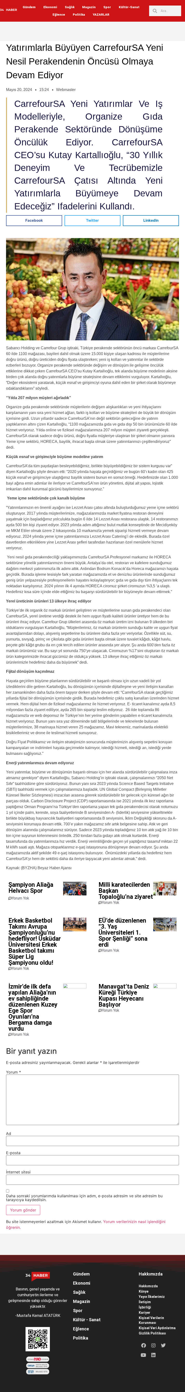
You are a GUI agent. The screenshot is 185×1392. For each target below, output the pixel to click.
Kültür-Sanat (129, 7)
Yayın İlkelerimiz (152, 1297)
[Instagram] (153, 1345)
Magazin (89, 7)
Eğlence (59, 14)
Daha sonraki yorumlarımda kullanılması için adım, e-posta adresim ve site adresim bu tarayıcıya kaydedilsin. (84, 1198)
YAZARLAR (101, 14)
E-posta (13, 1153)
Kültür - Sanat (87, 1319)
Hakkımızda (148, 1286)
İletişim (145, 1302)
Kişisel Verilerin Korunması (151, 1320)
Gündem (29, 7)
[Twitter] (163, 1345)
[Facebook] (143, 1345)
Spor (107, 7)
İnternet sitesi (18, 1172)
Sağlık (69, 7)
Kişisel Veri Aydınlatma (157, 1328)
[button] (34, 220)
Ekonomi (50, 7)
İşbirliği (145, 1307)
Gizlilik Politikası (152, 1333)
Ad (8, 1133)
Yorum (13, 1072)
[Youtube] (143, 1355)
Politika (79, 14)
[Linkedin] (153, 1355)
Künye (143, 1291)
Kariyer (144, 1312)
